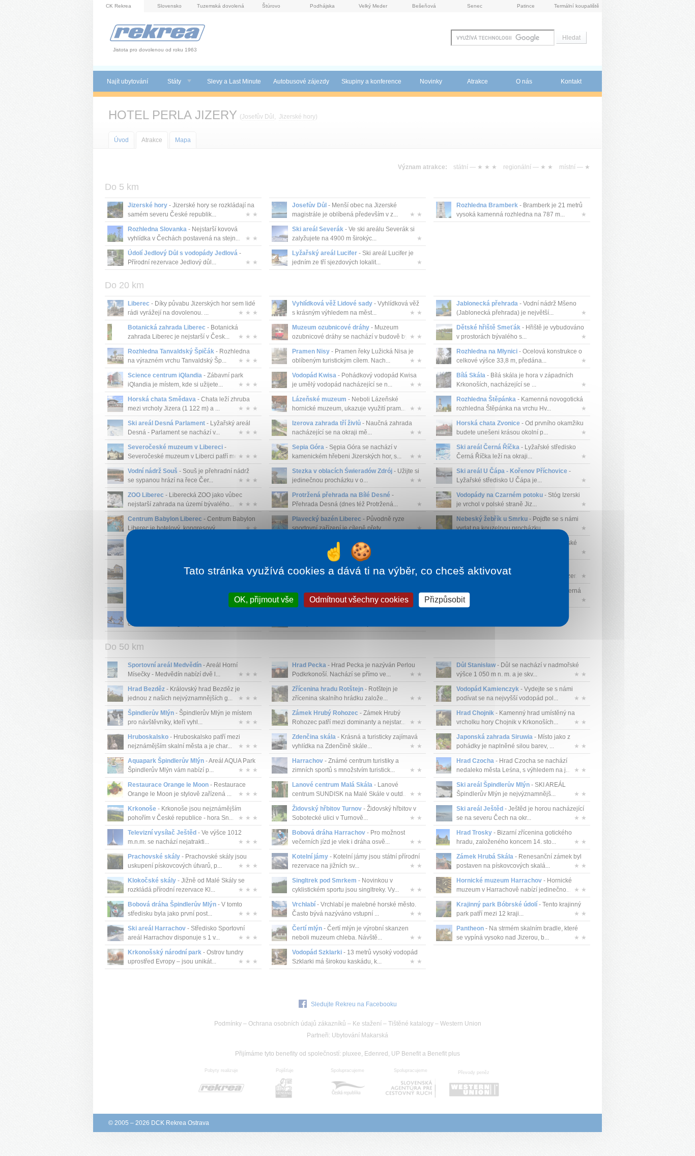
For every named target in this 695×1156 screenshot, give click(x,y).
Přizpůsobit (444, 599)
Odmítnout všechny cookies (359, 599)
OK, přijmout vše (264, 599)
